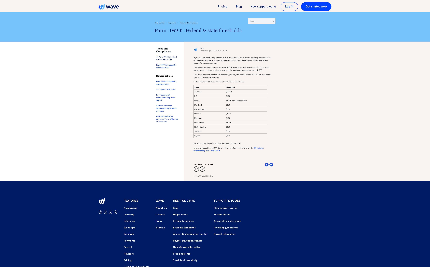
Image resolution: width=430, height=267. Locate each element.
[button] (196, 169)
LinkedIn (271, 164)
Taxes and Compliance (189, 23)
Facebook (267, 164)
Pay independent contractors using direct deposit (165, 97)
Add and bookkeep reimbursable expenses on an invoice (166, 108)
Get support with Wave (165, 89)
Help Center (159, 23)
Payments (172, 23)
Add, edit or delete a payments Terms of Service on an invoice (167, 119)
